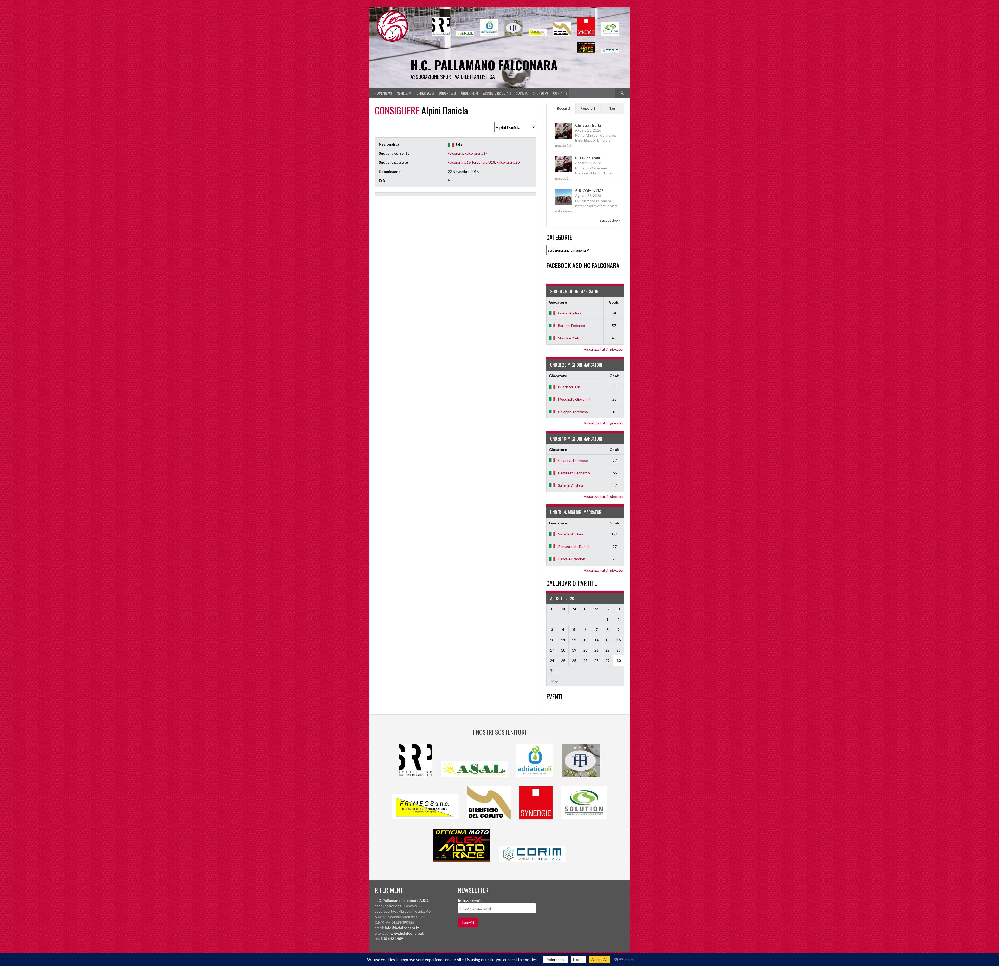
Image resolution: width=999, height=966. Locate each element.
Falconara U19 (476, 153)
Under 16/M (447, 93)
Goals (614, 302)
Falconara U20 (508, 162)
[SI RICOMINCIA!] (563, 204)
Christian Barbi (588, 125)
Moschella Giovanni (574, 399)
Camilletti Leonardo (574, 473)
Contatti (560, 93)
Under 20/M (425, 93)
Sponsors (540, 93)
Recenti (563, 108)
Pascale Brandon (571, 559)
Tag (612, 108)
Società (522, 93)
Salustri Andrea (570, 485)
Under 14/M (469, 93)
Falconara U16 (459, 162)
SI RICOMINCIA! (589, 190)
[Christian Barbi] (563, 139)
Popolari (587, 108)
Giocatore (558, 302)
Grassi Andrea (569, 313)
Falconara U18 (483, 162)
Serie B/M (404, 93)
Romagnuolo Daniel (573, 546)
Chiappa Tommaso (573, 412)
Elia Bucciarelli (587, 158)
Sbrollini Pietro (570, 338)
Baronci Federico (571, 325)
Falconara (455, 153)
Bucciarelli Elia (569, 387)
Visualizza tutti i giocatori (604, 349)
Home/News (383, 93)
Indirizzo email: (470, 900)
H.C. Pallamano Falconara (484, 65)
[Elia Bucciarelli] (563, 171)
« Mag (553, 681)
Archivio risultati (497, 93)
